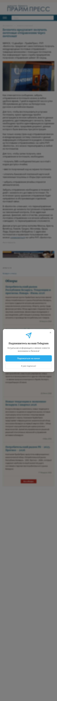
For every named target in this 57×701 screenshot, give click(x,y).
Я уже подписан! (28, 366)
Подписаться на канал (28, 358)
